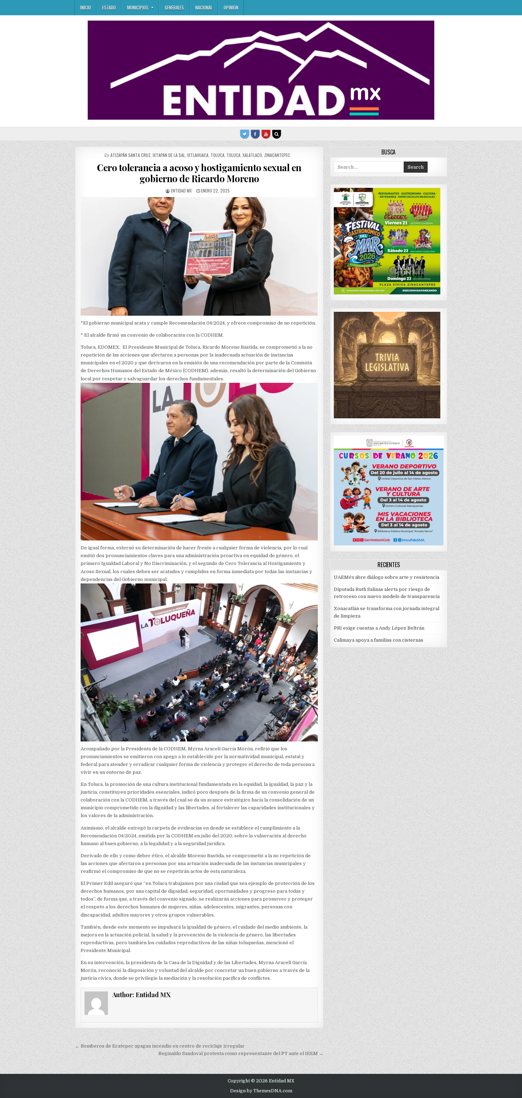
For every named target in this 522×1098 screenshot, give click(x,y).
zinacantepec (277, 155)
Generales (174, 7)
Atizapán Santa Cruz (130, 155)
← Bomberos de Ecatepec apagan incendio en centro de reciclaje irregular (160, 1046)
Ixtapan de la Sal (169, 155)
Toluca (217, 155)
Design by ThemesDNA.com (261, 1090)
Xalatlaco (252, 155)
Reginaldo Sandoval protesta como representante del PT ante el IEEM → (240, 1053)
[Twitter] (244, 134)
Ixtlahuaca (197, 155)
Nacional (203, 7)
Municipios (137, 7)
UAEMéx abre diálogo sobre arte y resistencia (386, 577)
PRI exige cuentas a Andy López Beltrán (379, 628)
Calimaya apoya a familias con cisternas (378, 640)
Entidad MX (181, 190)
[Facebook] (255, 134)
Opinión (231, 7)
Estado (109, 7)
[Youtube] (266, 134)
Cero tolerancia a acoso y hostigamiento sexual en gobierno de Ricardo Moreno (199, 173)
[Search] (276, 134)
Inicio (85, 7)
